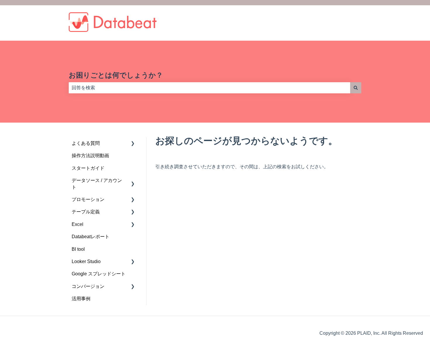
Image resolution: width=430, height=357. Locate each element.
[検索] (355, 87)
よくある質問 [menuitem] (86, 143)
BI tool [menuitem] (78, 249)
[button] (132, 144)
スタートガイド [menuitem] (88, 168)
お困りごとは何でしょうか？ (116, 75)
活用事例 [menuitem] (81, 298)
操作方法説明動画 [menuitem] (90, 155)
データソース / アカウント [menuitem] (97, 183)
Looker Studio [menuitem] (86, 261)
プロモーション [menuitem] (88, 199)
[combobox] (209, 87)
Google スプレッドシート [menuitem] (98, 273)
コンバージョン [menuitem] (88, 286)
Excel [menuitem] (77, 224)
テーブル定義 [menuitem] (86, 211)
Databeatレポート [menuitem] (90, 236)
